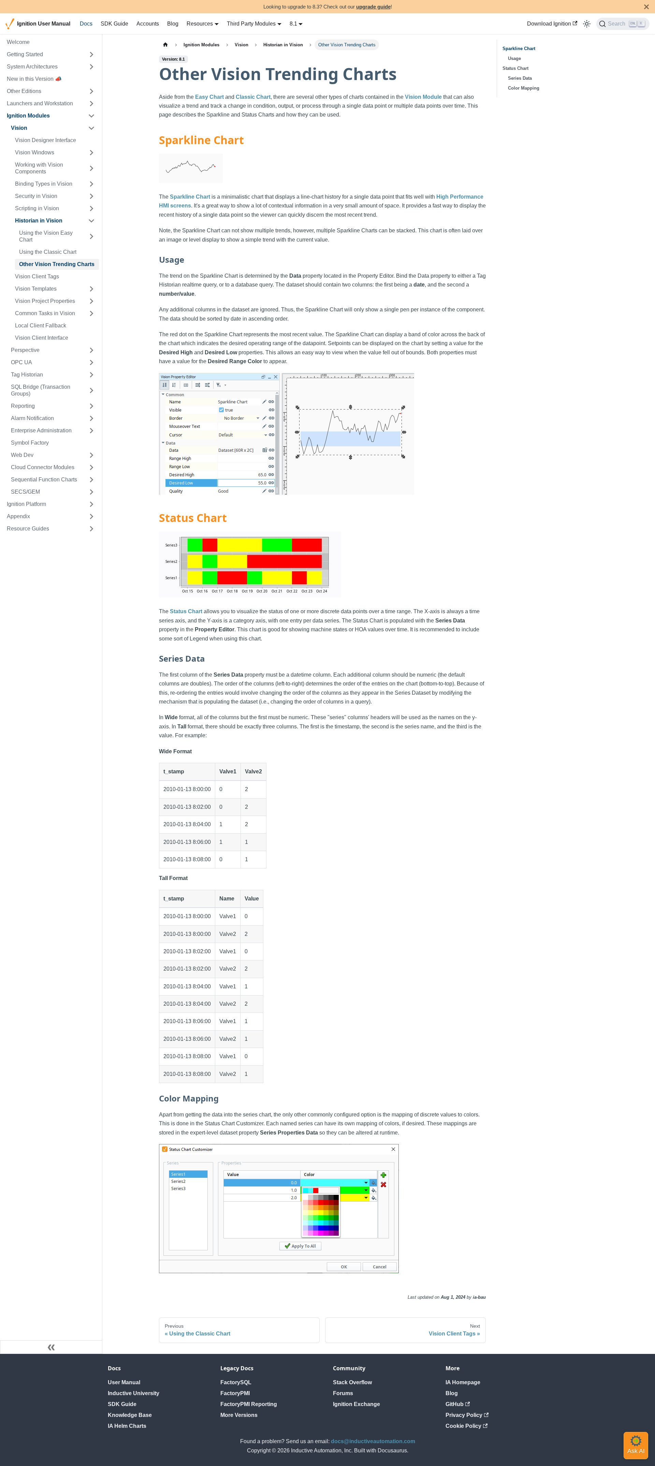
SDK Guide (114, 24)
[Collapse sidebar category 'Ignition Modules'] (91, 115)
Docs (86, 24)
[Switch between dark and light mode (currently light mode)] (586, 23)
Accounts (147, 24)
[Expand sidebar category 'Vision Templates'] (91, 288)
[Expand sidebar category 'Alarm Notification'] (91, 418)
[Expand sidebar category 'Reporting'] (91, 406)
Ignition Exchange (356, 1404)
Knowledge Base (130, 1415)
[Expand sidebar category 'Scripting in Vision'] (91, 208)
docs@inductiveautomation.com (373, 1441)
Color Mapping (523, 88)
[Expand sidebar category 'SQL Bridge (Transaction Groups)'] (91, 390)
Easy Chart (209, 97)
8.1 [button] (293, 24)
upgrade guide (373, 7)
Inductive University (133, 1393)
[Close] (646, 6)
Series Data (520, 78)
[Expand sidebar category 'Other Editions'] (91, 91)
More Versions (239, 1415)
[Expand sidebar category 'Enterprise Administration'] (91, 430)
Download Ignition (549, 24)
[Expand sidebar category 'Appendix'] (91, 516)
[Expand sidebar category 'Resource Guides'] (91, 528)
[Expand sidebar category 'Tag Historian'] (91, 374)
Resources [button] (200, 24)
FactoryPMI (235, 1393)
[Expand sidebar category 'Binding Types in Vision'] (91, 184)
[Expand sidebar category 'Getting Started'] (91, 54)
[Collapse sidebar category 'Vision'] (91, 128)
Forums (343, 1393)
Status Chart (186, 611)
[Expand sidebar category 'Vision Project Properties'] (91, 301)
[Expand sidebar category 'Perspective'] (91, 350)
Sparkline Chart (190, 197)
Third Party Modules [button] (251, 24)
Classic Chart (253, 97)
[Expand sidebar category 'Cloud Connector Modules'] (91, 467)
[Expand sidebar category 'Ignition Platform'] (91, 504)
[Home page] (165, 45)
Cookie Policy (463, 1426)
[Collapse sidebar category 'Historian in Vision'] (91, 220)
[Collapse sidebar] (51, 1347)
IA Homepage (463, 1382)
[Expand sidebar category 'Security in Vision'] (91, 196)
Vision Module (423, 97)
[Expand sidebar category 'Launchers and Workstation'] (91, 103)
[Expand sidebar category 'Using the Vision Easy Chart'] (91, 236)
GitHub (455, 1404)
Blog (172, 24)
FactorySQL (235, 1382)
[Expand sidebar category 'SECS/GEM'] (91, 492)
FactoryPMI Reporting (248, 1404)
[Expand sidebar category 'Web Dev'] (91, 455)
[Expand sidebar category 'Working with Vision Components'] (91, 168)
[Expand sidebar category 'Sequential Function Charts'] (91, 479)
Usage (514, 58)
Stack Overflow (352, 1382)
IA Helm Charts (127, 1426)
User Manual (124, 1382)
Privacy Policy (464, 1415)
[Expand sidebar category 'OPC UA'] (91, 362)
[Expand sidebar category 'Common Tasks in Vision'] (91, 313)
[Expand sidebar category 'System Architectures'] (91, 66)
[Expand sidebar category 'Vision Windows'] (91, 152)
